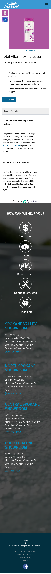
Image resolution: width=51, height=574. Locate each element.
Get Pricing (9, 100)
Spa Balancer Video (11, 146)
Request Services (25, 293)
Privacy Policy (25, 558)
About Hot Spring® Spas (25, 551)
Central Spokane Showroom (22, 406)
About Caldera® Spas (25, 554)
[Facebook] (25, 566)
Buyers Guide (25, 274)
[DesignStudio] (25, 543)
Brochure (26, 255)
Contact (25, 561)
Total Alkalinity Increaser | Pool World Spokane (11, 4)
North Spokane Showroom (20, 368)
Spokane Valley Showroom (21, 326)
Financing (25, 312)
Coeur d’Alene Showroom (19, 445)
